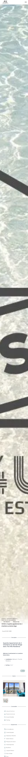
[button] (26, 2)
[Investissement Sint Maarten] (14, 688)
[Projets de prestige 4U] (5, 700)
